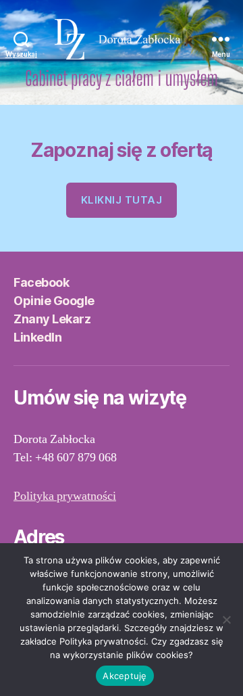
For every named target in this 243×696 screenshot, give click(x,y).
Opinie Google (54, 301)
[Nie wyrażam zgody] (226, 619)
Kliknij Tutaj (122, 199)
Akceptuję (124, 675)
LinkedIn (37, 337)
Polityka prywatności (65, 496)
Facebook (41, 282)
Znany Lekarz (52, 319)
